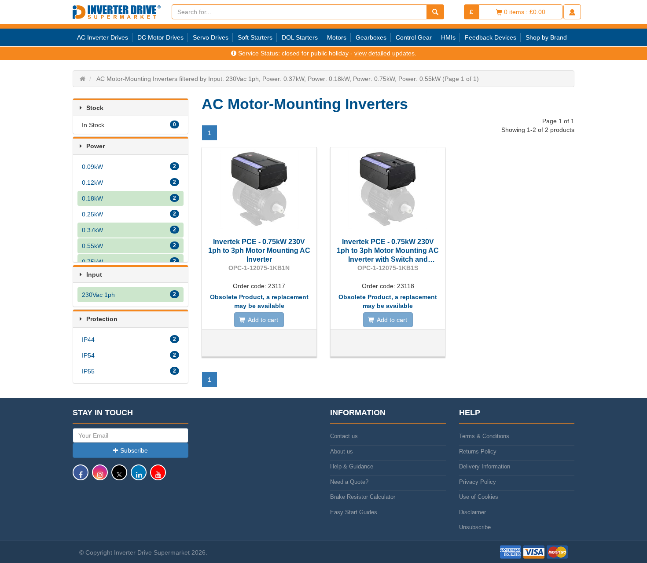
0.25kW (129, 214)
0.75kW (129, 261)
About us (341, 451)
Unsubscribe (475, 527)
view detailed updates (384, 53)
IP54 (129, 355)
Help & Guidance (351, 466)
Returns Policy (477, 451)
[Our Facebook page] (81, 476)
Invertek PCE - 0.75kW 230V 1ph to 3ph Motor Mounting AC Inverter (259, 250)
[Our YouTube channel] (158, 476)
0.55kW (129, 245)
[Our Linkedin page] (139, 476)
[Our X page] (119, 476)
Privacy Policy (477, 482)
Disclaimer (472, 512)
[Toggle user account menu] (572, 11)
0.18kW (129, 198)
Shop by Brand (546, 37)
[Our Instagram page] (100, 476)
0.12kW (129, 182)
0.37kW (129, 230)
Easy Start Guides (353, 512)
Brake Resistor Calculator (362, 497)
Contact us (344, 436)
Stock (94, 107)
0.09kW (129, 166)
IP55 (129, 371)
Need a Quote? (349, 482)
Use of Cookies (478, 497)
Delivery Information (484, 466)
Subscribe (134, 450)
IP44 (129, 339)
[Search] (435, 11)
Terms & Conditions (484, 436)
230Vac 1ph (129, 294)
